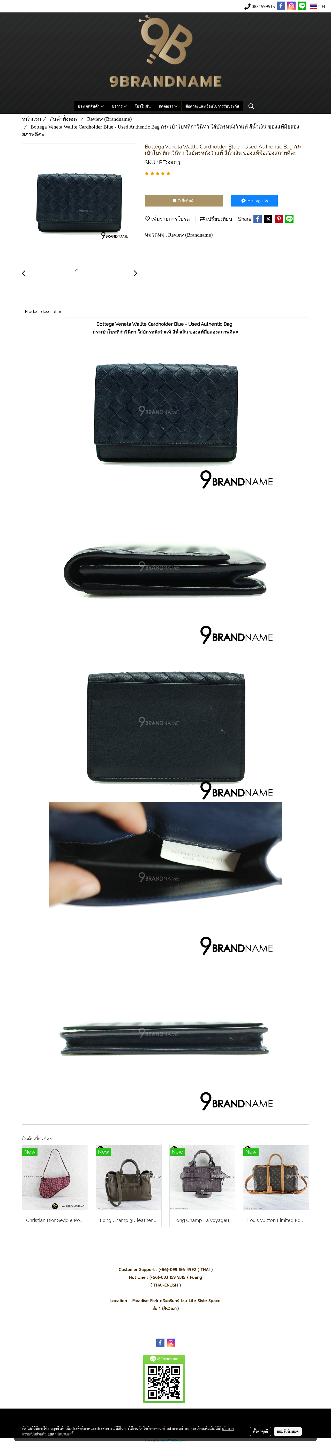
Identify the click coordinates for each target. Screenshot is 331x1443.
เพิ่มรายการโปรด (170, 219)
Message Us (257, 201)
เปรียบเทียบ (218, 219)
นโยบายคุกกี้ (64, 1434)
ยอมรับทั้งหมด (288, 1431)
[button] (251, 106)
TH (321, 6)
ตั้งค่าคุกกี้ (260, 1431)
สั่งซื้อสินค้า (185, 201)
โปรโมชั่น (143, 106)
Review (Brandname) (190, 235)
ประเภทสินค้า (89, 106)
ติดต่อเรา (166, 106)
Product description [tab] (43, 311)
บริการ (118, 106)
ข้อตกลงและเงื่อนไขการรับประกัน (212, 106)
